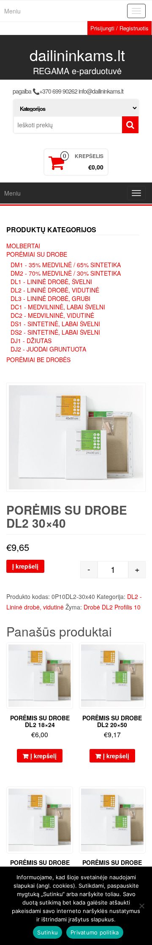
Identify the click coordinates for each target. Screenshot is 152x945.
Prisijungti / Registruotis (119, 28)
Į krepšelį (25, 566)
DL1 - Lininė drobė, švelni (51, 281)
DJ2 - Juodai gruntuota (48, 349)
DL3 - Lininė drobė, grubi (50, 298)
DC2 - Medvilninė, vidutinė (52, 315)
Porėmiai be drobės (38, 359)
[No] (141, 906)
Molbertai (23, 246)
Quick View (69, 654)
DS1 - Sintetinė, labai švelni (55, 323)
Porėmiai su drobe (36, 254)
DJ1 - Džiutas (31, 340)
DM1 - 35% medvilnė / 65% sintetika (66, 264)
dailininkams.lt (77, 54)
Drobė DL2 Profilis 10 (112, 607)
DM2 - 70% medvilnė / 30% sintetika (66, 273)
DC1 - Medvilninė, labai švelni (58, 307)
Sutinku (47, 932)
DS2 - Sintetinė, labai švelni (55, 332)
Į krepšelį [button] (43, 756)
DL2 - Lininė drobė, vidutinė (55, 290)
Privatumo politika (95, 932)
